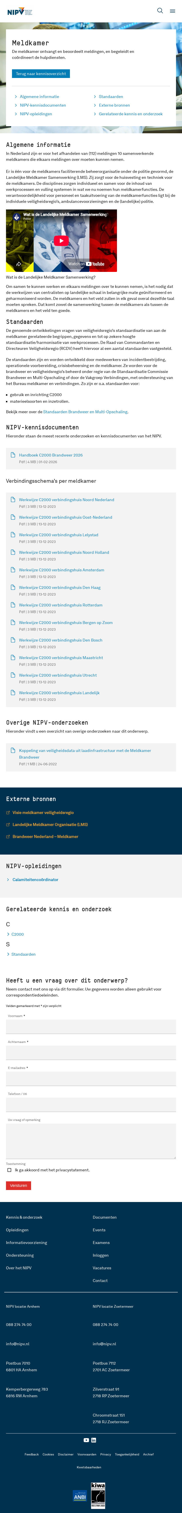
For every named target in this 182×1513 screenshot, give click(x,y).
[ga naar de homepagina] (20, 11)
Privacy (105, 1454)
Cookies (48, 1454)
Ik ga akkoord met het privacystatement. (52, 1170)
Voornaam (16, 1016)
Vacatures (102, 1268)
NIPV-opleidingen (36, 114)
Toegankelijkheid (127, 1454)
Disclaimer (65, 1454)
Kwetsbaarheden (89, 1467)
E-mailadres (18, 1068)
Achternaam (18, 1042)
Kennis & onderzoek (24, 1217)
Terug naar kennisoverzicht (41, 73)
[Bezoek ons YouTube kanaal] (86, 1441)
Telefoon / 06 (17, 1094)
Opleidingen (17, 1230)
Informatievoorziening (26, 1242)
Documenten (105, 1217)
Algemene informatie (39, 96)
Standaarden (111, 96)
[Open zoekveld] (160, 11)
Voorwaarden (86, 1454)
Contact (100, 1280)
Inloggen (101, 1255)
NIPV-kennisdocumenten (43, 105)
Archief (148, 1454)
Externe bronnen (114, 105)
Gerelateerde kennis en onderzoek (131, 114)
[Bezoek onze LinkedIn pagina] (93, 1441)
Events (99, 1230)
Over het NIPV (19, 1268)
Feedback (32, 1454)
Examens (101, 1242)
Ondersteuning (20, 1255)
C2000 (18, 934)
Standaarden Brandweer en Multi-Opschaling (85, 411)
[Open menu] (172, 11)
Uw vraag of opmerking (24, 1120)
